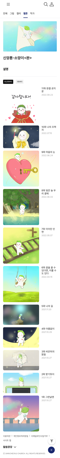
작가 (32, 13)
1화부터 (19, 82)
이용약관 (6, 436)
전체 (5, 13)
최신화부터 (8, 82)
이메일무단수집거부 (39, 436)
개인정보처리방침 (20, 436)
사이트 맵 (7, 440)
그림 (12, 13)
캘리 (19, 13)
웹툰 (25, 13)
